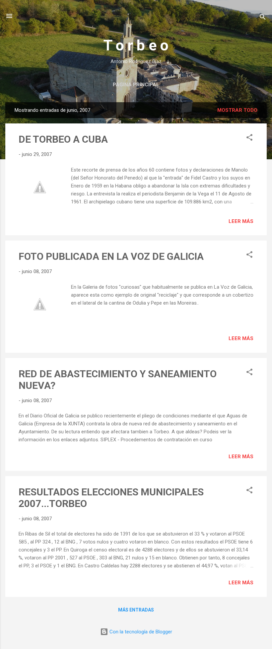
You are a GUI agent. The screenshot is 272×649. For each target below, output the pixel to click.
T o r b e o (136, 45)
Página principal (136, 85)
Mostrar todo (237, 110)
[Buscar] (263, 18)
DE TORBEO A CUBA (63, 139)
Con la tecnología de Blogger (140, 632)
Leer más (241, 221)
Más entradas (136, 610)
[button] (249, 138)
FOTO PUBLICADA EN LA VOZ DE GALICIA (111, 256)
